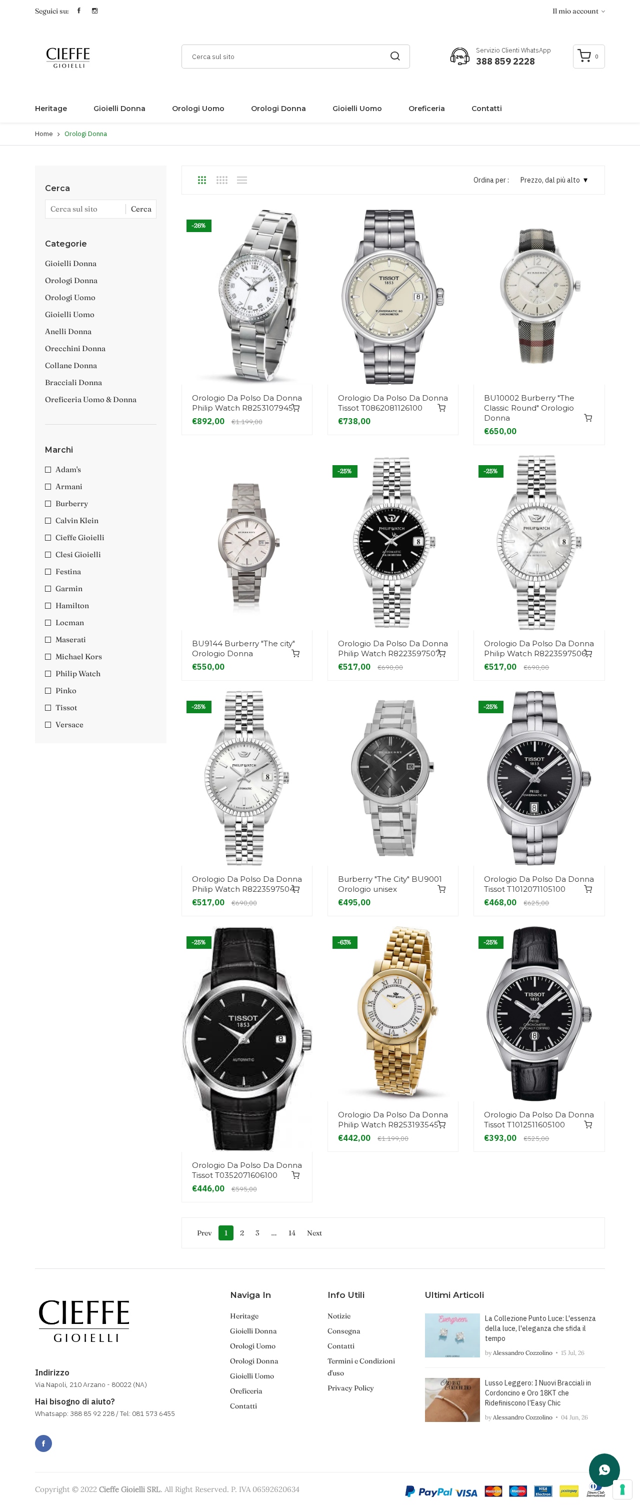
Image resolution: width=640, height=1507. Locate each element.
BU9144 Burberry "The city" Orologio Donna (243, 648)
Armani (69, 486)
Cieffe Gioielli (80, 537)
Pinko (66, 690)
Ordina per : (491, 180)
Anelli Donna (68, 331)
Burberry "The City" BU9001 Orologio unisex (390, 884)
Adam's (68, 469)
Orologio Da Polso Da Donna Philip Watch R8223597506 (539, 648)
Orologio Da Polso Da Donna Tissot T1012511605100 (539, 1119)
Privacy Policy (351, 1387)
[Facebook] (43, 1443)
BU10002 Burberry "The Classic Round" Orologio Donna (529, 408)
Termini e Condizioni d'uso (361, 1366)
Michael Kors (79, 656)
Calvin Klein (77, 520)
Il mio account (576, 11)
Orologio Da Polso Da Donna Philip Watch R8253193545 (393, 1119)
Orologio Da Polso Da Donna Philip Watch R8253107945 (247, 403)
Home (44, 134)
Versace (70, 724)
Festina (68, 571)
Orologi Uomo (198, 108)
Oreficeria (426, 108)
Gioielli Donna (120, 108)
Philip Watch (78, 673)
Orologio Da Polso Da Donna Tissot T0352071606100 (247, 1170)
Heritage (51, 108)
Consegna (344, 1330)
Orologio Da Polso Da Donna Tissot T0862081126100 (393, 403)
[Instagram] (65, 1437)
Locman (70, 622)
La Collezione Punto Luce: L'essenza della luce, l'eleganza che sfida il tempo (540, 1328)
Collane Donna (71, 365)
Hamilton (72, 605)
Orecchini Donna (75, 348)
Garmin (69, 588)
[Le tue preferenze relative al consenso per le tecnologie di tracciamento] (622, 1489)
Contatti (487, 108)
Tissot (66, 707)
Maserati (71, 639)
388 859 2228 (505, 61)
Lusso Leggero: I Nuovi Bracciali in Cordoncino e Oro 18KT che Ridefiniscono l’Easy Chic (538, 1392)
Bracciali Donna (73, 382)
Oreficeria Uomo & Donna (90, 399)
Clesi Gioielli (78, 554)
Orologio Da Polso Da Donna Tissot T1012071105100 (539, 884)
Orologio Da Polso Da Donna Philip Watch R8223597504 (247, 884)
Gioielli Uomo (357, 108)
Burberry (72, 503)
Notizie (339, 1315)
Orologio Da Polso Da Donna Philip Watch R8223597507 (393, 648)
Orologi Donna (278, 108)
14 (292, 1232)
